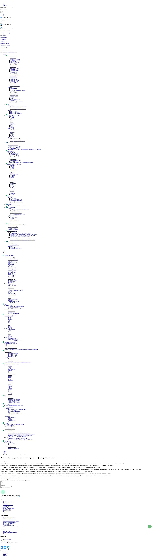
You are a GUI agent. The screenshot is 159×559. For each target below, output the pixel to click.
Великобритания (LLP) (15, 59)
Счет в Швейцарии (14, 112)
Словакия (12, 188)
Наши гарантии (6, 531)
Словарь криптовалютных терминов (11, 526)
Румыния (12, 186)
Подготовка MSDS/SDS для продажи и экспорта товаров (22, 235)
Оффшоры (10, 87)
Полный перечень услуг (8, 501)
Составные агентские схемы (14, 147)
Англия (12, 117)
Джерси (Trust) (13, 159)
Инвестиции (5, 503)
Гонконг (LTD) (3, 41)
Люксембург (13, 180)
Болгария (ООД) (13, 58)
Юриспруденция (11, 242)
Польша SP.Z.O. (3, 37)
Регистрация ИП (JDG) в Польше (17, 141)
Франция (12, 191)
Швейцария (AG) (14, 79)
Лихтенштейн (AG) (14, 68)
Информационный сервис (15, 248)
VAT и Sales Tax (11, 128)
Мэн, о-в (12, 97)
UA (3, 14)
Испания (12, 176)
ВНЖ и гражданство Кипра (16, 213)
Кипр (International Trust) (15, 160)
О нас (4, 3)
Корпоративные (11, 105)
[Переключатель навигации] (0, 23)
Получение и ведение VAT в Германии (8, 52)
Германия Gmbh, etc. (14, 62)
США (11, 125)
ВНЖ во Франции (14, 210)
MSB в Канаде (13, 198)
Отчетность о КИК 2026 (15, 139)
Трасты (9, 157)
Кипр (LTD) (3, 35)
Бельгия (12, 167)
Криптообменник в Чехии (16, 201)
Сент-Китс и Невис (14, 220)
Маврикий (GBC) (14, 93)
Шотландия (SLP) (14, 81)
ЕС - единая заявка (14, 174)
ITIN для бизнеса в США (15, 138)
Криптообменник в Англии (16, 199)
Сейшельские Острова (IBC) (16, 101)
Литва (11, 179)
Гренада (12, 218)
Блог (4, 4)
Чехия (11, 126)
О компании (5, 552)
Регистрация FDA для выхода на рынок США (20, 238)
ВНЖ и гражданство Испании (16, 211)
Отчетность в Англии (5, 45)
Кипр (11, 120)
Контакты (5, 5)
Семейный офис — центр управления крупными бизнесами (20, 162)
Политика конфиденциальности (10, 532)
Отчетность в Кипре (4, 47)
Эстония (12, 127)
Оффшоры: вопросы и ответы (9, 518)
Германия (12, 132)
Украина (12, 189)
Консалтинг (10, 246)
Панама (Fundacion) (14, 156)
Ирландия (12, 119)
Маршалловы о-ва (14, 96)
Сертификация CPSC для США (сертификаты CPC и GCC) (23, 240)
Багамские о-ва (13, 88)
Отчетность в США (4, 43)
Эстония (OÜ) (3, 39)
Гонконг (12, 118)
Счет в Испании (13, 111)
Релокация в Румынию (13, 229)
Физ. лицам (10, 137)
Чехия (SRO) (13, 78)
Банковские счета (6, 506)
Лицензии (10, 197)
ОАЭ (11, 122)
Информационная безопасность (9, 522)
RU (3, 15)
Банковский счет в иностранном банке (18, 106)
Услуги (4, 554)
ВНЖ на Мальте (13, 215)
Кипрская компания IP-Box (14, 148)
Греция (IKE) (13, 63)
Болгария (12, 168)
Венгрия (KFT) (13, 61)
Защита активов (6, 507)
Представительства (14, 245)
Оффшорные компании (13, 145)
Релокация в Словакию (13, 227)
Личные (9, 110)
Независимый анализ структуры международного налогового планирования (24, 149)
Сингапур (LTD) (13, 102)
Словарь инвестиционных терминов (11, 521)
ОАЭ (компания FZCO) (15, 99)
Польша (12, 123)
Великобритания (14, 169)
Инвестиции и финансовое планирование (17, 205)
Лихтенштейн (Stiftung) (15, 153)
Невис (11, 98)
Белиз (11, 89)
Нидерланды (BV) (14, 72)
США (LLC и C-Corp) (5, 33)
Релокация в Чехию (12, 228)
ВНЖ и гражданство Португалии (17, 214)
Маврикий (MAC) (14, 95)
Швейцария (12, 193)
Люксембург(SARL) (14, 70)
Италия (12, 177)
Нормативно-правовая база (8, 523)
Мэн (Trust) (12, 161)
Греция (11, 173)
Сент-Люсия (13, 222)
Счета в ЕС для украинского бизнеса (18, 109)
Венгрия (12, 170)
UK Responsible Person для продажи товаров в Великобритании (23, 234)
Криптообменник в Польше (16, 200)
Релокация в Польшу (12, 225)
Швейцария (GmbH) (14, 80)
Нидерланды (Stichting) (15, 155)
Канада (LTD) (13, 84)
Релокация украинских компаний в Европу (17, 224)
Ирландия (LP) (13, 64)
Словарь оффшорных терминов (9, 517)
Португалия (12, 124)
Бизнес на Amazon (14, 247)
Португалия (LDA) (14, 74)
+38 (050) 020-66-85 (7, 539)
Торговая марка (11, 165)
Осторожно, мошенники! (8, 525)
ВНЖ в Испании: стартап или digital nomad (19, 209)
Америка (10, 83)
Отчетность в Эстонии (5, 49)
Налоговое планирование (8, 502)
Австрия (12, 166)
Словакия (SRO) (13, 77)
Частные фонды (11, 152)
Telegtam (16, 496)
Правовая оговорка (7, 533)
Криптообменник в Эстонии (16, 202)
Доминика (12, 219)
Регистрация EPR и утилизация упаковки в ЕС (20, 236)
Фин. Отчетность (11, 116)
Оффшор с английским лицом (14, 146)
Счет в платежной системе (16, 107)
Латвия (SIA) (13, 67)
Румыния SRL (13, 76)
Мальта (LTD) (13, 71)
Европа (9, 57)
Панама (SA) (13, 100)
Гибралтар (12, 91)
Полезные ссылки (7, 524)
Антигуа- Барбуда (14, 217)
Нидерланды (13, 183)
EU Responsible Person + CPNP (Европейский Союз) (21, 233)
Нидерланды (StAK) (14, 154)
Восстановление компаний (13, 143)
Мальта (11, 182)
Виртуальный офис (14, 244)
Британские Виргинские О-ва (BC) (17, 90)
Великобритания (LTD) (5, 30)
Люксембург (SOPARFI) (15, 69)
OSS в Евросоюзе (14, 129)
